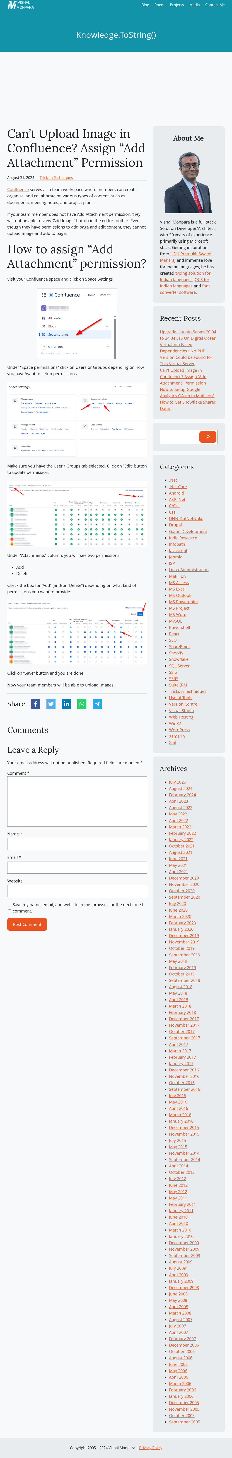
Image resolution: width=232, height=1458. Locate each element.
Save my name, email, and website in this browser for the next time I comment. (78, 908)
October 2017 (182, 1031)
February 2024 (182, 794)
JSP (172, 563)
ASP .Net (177, 499)
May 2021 (178, 865)
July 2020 (177, 903)
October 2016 (182, 1082)
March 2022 (180, 827)
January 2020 (181, 929)
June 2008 (178, 1294)
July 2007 (177, 1326)
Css (172, 512)
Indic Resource (183, 537)
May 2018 (178, 993)
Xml (172, 742)
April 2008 (178, 1306)
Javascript (178, 550)
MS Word (177, 614)
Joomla (175, 557)
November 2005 (184, 1409)
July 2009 (177, 1268)
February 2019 (182, 967)
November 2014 (184, 1153)
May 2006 (178, 1370)
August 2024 (180, 788)
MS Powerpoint (183, 601)
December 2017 (184, 1018)
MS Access (179, 582)
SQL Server (179, 666)
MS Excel (177, 589)
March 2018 (180, 1006)
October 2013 (182, 1172)
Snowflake (178, 659)
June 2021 (178, 858)
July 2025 (177, 782)
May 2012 (178, 1191)
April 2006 (178, 1377)
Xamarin (177, 736)
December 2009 (184, 1242)
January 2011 (181, 1210)
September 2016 (184, 1089)
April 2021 (178, 871)
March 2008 (180, 1313)
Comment (18, 773)
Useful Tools (180, 697)
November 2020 (184, 884)
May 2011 (178, 1198)
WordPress (179, 729)
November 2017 (184, 1025)
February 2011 (182, 1204)
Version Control (184, 704)
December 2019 (184, 935)
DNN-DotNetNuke (186, 518)
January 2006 (181, 1396)
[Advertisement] (116, 89)
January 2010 (181, 1236)
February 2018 (182, 1012)
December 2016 (184, 1070)
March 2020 (180, 916)
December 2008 (184, 1287)
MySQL (175, 621)
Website (15, 881)
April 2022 (178, 820)
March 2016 (180, 1114)
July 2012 (177, 1178)
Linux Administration (189, 569)
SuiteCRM (178, 685)
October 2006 (182, 1351)
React (174, 633)
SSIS (173, 672)
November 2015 (184, 1134)
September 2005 (184, 1422)
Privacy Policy (150, 1447)
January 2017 (181, 1063)
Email (14, 857)
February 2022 (182, 833)
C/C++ (174, 505)
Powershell (179, 627)
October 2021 (182, 846)
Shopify (176, 653)
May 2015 (178, 1146)
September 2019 (184, 955)
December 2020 (184, 878)
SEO (173, 640)
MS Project (179, 608)
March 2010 (180, 1230)
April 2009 (178, 1274)
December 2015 (184, 1127)
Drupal (175, 525)
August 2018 (180, 986)
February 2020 (182, 922)
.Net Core (178, 486)
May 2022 (178, 814)
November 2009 (184, 1249)
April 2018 (178, 999)
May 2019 (178, 961)
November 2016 (184, 1076)
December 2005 (184, 1402)
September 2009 (184, 1255)
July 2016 (177, 1095)
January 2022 (181, 839)
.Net (173, 480)
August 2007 (180, 1319)
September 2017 (184, 1038)
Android (176, 493)
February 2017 (182, 1057)
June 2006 (178, 1364)
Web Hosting (181, 717)
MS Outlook (180, 595)
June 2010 (178, 1217)
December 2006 (184, 1345)
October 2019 (182, 948)
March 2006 (180, 1383)
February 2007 (182, 1338)
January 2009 (181, 1281)
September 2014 (184, 1159)
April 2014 (178, 1166)
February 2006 (182, 1390)
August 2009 (180, 1261)
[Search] (207, 437)
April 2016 (178, 1108)
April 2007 (178, 1332)
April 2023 (178, 801)
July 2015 (177, 1140)
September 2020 (184, 897)
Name (14, 834)
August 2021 (180, 852)
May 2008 (178, 1300)
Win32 (175, 723)
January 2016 (181, 1121)
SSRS (173, 678)
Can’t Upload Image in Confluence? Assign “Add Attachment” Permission (183, 376)
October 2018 (182, 974)
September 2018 (184, 980)
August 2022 (180, 807)
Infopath (177, 544)
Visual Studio (181, 710)
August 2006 (180, 1357)
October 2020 (182, 890)
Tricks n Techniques (56, 177)
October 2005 (182, 1415)
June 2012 (178, 1185)
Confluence (18, 189)
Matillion (177, 576)
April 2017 (178, 1044)
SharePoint (179, 646)
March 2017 (180, 1050)
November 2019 (184, 942)
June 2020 (178, 910)
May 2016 (178, 1102)
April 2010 (178, 1223)
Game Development (188, 531)
